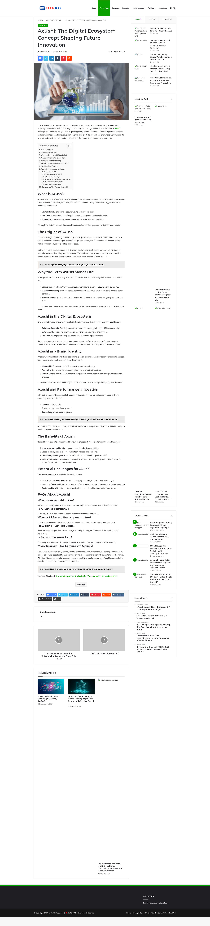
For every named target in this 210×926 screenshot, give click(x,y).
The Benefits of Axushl (49, 166)
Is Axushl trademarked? (53, 184)
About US (171, 913)
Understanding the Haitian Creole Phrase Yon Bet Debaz (160, 536)
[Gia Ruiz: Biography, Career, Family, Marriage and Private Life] (141, 57)
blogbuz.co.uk (44, 51)
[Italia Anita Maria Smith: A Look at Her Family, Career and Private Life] (141, 81)
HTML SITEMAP (150, 913)
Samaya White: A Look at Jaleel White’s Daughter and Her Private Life (163, 295)
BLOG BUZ (72, 913)
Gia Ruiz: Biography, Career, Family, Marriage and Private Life (161, 57)
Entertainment (138, 8)
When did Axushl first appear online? (57, 179)
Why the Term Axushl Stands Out (54, 155)
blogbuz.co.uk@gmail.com (158, 903)
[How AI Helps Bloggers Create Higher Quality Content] (51, 686)
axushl (117, 128)
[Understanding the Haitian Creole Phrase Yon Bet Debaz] (141, 537)
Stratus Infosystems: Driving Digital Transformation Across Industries (86, 576)
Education (126, 8)
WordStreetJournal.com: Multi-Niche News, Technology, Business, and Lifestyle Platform (110, 867)
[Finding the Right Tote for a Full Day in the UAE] (141, 32)
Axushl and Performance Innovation (55, 163)
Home (94, 8)
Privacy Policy (138, 913)
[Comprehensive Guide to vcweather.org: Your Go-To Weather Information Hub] (141, 563)
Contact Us (162, 8)
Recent (138, 19)
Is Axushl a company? (52, 177)
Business (115, 8)
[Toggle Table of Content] (67, 146)
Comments (167, 19)
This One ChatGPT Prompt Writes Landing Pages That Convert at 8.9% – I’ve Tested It (81, 699)
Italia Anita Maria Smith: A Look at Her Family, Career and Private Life (160, 80)
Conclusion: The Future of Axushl (55, 187)
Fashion (151, 8)
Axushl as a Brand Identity (51, 161)
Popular (152, 19)
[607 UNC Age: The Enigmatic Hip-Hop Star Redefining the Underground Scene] (141, 549)
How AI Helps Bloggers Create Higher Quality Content (48, 698)
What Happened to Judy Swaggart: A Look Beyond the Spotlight (161, 525)
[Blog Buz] (50, 8)
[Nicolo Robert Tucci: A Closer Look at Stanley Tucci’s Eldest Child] (141, 69)
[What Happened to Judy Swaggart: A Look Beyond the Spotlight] (141, 525)
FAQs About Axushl (48, 172)
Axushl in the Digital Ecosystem (53, 158)
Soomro (91, 913)
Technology (104, 8)
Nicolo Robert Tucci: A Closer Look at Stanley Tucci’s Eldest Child (160, 68)
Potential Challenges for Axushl (53, 169)
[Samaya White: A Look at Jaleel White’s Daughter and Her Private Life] (141, 43)
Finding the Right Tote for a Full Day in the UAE (143, 119)
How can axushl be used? (53, 182)
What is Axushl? (46, 149)
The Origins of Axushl (49, 152)
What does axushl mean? (53, 174)
